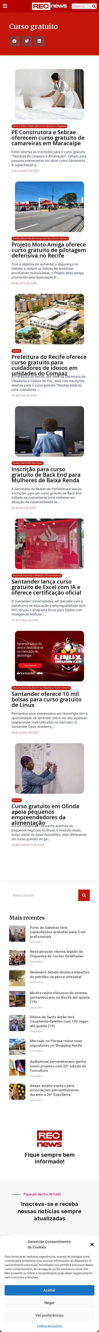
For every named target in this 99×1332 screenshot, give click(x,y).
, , (28, 463)
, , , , (40, 238)
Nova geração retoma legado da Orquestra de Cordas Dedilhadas (57, 953)
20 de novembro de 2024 (28, 845)
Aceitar (49, 1290)
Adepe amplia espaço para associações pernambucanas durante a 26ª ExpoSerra (54, 1090)
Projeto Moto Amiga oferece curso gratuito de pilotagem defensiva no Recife (49, 250)
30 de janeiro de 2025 (25, 732)
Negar (49, 1303)
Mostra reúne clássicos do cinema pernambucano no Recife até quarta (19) (60, 997)
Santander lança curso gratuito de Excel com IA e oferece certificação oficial (46, 587)
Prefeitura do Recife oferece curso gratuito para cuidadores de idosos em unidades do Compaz (49, 365)
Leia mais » (36, 942)
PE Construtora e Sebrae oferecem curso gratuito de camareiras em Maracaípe (48, 137)
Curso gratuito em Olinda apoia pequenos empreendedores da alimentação (45, 814)
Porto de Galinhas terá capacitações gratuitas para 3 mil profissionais (57, 932)
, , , (39, 126)
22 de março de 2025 (25, 620)
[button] (92, 1244)
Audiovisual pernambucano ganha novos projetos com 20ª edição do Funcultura (58, 1066)
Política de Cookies (49, 1325)
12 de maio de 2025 (24, 395)
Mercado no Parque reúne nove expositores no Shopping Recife (56, 1043)
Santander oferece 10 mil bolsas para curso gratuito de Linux (47, 699)
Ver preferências (49, 1315)
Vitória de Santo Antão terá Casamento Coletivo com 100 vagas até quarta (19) (59, 1021)
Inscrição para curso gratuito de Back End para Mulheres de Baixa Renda (46, 474)
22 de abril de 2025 (24, 508)
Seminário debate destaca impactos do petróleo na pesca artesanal (59, 974)
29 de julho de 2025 (24, 283)
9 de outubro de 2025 (25, 171)
